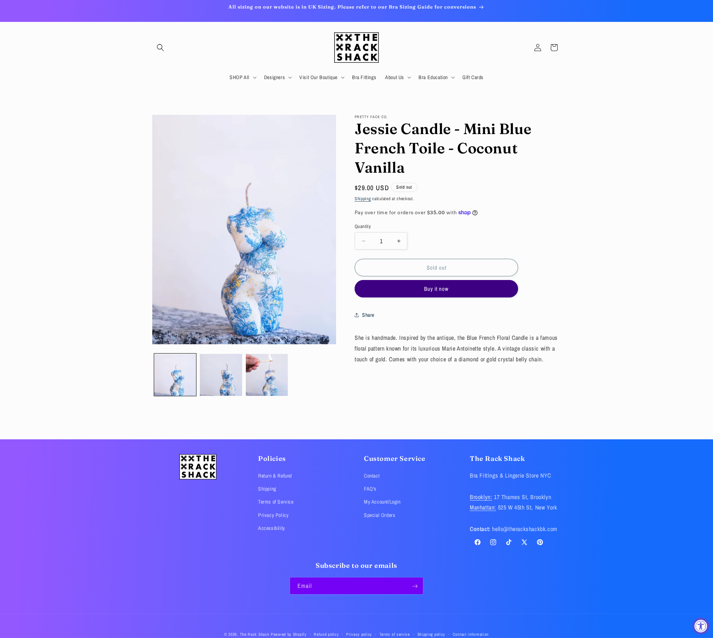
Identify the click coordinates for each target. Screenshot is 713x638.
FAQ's (370, 489)
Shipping (363, 199)
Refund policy (326, 634)
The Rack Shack (255, 634)
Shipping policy (431, 634)
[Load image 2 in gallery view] (221, 375)
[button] (160, 47)
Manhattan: (483, 508)
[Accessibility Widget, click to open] (701, 626)
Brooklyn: (481, 497)
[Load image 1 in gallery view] (175, 375)
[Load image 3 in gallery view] (267, 375)
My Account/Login (382, 502)
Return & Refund (275, 475)
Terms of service (395, 634)
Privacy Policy (273, 515)
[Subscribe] (415, 586)
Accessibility (271, 528)
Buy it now (436, 289)
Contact (372, 475)
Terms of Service (276, 502)
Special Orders (379, 515)
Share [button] (368, 315)
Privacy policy (359, 634)
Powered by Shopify (289, 634)
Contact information (471, 634)
